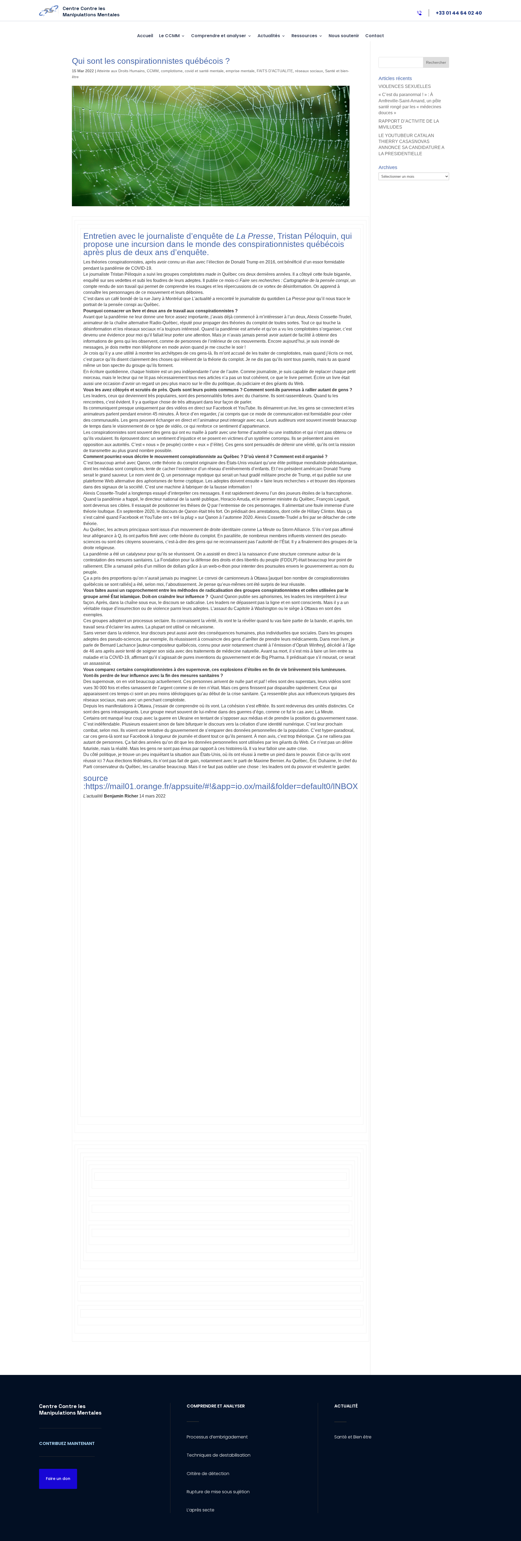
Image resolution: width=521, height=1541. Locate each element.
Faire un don (58, 1478)
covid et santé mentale (204, 71)
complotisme (172, 71)
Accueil (145, 36)
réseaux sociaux (309, 71)
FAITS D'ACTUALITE (275, 71)
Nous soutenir (344, 36)
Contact (374, 36)
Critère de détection (208, 1473)
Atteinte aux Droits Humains (121, 71)
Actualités (269, 36)
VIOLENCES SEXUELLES (405, 86)
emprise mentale (240, 71)
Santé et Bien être (352, 1437)
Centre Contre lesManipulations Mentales (70, 1409)
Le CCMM (169, 36)
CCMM (153, 71)
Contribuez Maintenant (67, 1443)
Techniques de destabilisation (218, 1455)
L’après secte (200, 1510)
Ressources (304, 36)
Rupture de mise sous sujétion (218, 1492)
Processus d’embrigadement (217, 1437)
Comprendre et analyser (218, 36)
